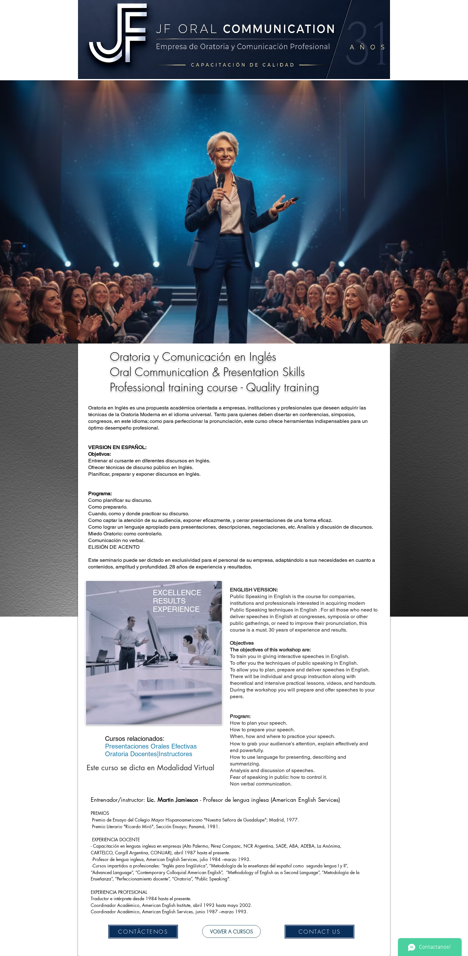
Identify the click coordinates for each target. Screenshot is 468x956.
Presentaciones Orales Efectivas (151, 746)
